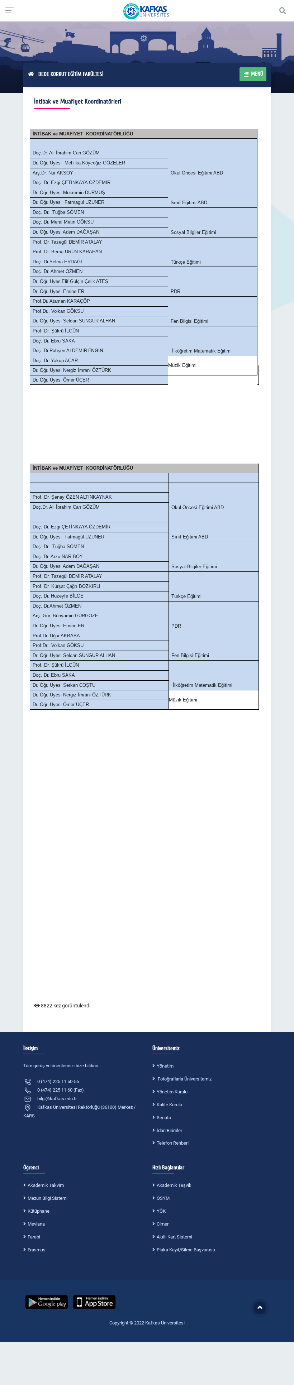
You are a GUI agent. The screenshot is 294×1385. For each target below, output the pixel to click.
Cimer (163, 1224)
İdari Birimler (169, 1130)
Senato (164, 1117)
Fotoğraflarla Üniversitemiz (184, 1079)
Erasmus (37, 1249)
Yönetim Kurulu (172, 1091)
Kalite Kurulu (169, 1104)
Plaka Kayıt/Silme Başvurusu (186, 1249)
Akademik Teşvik (174, 1185)
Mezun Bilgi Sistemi (47, 1198)
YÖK (161, 1211)
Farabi (34, 1237)
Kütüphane (38, 1211)
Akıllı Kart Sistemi (174, 1237)
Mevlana (36, 1224)
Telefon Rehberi (173, 1143)
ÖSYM (163, 1198)
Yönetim (165, 1066)
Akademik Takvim (46, 1185)
